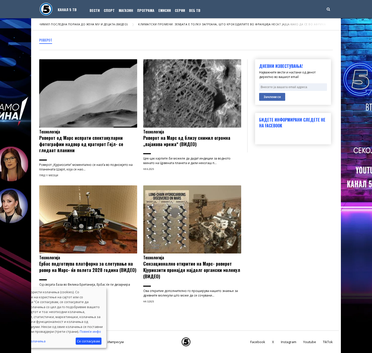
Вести (95, 10)
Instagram (288, 342)
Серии (180, 10)
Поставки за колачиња (27, 341)
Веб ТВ (194, 10)
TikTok (328, 342)
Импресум (116, 342)
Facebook (257, 342)
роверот (45, 40)
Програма (145, 10)
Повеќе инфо (90, 331)
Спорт (109, 10)
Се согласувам (88, 341)
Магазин (126, 10)
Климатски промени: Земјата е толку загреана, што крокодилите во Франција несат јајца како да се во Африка (218, 24)
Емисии (164, 10)
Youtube (309, 342)
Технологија (49, 132)
